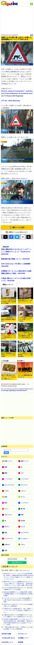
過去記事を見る (17, 562)
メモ (27, 384)
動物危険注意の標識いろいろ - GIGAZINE (15, 259)
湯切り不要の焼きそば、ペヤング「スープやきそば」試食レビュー (8, 377)
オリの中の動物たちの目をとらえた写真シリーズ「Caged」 (25, 319)
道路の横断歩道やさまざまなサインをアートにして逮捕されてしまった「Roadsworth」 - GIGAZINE (17, 251)
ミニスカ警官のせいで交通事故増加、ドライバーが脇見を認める (25, 354)
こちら (27, 570)
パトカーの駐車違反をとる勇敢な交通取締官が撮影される (8, 319)
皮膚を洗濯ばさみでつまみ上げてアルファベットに (25, 300)
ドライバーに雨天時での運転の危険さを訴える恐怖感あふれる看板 (8, 301)
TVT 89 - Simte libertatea (10, 101)
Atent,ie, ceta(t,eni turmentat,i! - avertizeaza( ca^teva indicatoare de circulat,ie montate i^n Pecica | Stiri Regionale (17, 93)
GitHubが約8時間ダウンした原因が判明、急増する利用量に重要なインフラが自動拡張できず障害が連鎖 (18, 593)
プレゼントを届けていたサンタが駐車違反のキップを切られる (8, 337)
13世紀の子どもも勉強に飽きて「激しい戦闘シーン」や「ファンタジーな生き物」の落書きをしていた (18, 610)
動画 (31, 35)
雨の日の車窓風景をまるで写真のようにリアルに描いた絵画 (8, 354)
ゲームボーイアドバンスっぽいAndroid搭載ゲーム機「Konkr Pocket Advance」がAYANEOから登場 (17, 600)
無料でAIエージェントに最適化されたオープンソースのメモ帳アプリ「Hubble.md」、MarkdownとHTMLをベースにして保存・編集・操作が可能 (18, 583)
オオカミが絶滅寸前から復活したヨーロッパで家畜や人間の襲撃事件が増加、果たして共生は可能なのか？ (25, 335)
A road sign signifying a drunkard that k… (14, 390)
